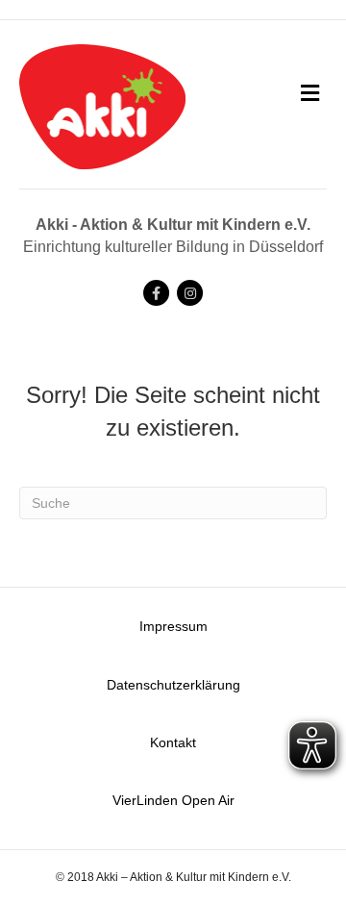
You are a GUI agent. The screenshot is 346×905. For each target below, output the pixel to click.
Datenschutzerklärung (173, 684)
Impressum (173, 626)
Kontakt (173, 742)
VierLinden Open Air (173, 800)
